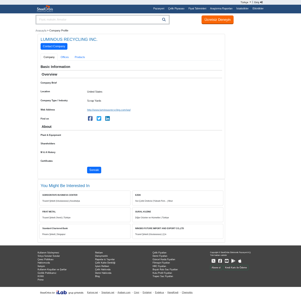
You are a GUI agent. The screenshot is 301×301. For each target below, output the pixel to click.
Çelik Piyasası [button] (176, 8)
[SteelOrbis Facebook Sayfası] (220, 261)
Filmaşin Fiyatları (161, 262)
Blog (97, 276)
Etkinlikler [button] (258, 8)
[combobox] (102, 19)
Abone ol (216, 267)
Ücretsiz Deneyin (217, 20)
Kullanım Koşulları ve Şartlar (52, 269)
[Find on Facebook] (90, 119)
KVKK (41, 276)
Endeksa (159, 292)
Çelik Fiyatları (160, 252)
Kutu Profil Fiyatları (162, 273)
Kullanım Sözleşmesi (48, 252)
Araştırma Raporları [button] (221, 8)
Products (80, 57)
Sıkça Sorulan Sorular (49, 256)
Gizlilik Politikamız (47, 273)
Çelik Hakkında (102, 269)
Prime (41, 279)
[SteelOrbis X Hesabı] (213, 261)
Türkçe (244, 2)
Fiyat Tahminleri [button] (197, 8)
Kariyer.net (92, 292)
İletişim (41, 266)
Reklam (99, 252)
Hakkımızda (44, 262)
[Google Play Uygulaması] (233, 261)
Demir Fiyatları (160, 256)
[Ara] (164, 19)
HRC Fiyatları (159, 266)
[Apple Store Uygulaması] (239, 261)
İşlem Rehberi (102, 266)
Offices (65, 57)
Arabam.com (124, 292)
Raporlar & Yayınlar (105, 259)
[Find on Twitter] (99, 119)
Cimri (136, 292)
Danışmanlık (101, 256)
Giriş (257, 2)
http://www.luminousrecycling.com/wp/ (109, 109)
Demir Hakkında (103, 273)
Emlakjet (147, 292)
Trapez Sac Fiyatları (163, 276)
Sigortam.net (107, 292)
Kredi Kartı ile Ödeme (236, 267)
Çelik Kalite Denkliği (105, 262)
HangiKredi (172, 292)
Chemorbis (187, 292)
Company (49, 57)
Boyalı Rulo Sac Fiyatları (165, 269)
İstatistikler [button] (242, 8)
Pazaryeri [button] (158, 8)
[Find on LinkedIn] (107, 119)
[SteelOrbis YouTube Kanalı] (226, 261)
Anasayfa (41, 30)
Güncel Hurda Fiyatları (164, 259)
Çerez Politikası (46, 259)
